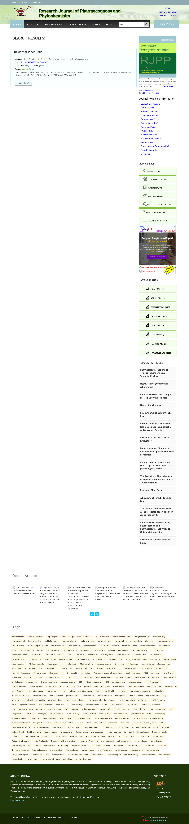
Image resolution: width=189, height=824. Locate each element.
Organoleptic (52, 637)
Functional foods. (58, 646)
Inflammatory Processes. (88, 741)
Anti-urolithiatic (86, 677)
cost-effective (164, 646)
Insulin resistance (19, 677)
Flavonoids (40, 700)
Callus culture (118, 686)
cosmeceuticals (66, 668)
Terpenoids (16, 700)
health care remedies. (121, 637)
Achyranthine (36, 754)
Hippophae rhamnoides (21, 673)
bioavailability (51, 668)
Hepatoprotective (32, 736)
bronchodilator (88, 695)
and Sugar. (42, 714)
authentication (54, 723)
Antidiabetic (16, 736)
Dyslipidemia (85, 650)
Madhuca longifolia (36, 664)
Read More (23, 83)
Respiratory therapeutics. (58, 700)
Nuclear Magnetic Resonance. (23, 705)
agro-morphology (71, 709)
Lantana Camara (34, 745)
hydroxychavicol (34, 641)
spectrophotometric (104, 677)
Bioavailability (72, 673)
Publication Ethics (149, 134)
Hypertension (99, 650)
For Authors (77, 24)
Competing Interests (150, 104)
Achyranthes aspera (20, 754)
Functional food (76, 736)
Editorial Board (54, 24)
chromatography (36, 686)
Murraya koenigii (67, 637)
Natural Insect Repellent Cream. (48, 709)
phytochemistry (159, 637)
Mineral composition (136, 686)
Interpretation (38, 723)
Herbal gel (123, 691)
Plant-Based (30, 714)
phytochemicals (171, 686)
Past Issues (33, 24)
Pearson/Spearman (122, 718)
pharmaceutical (146, 668)
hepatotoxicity (50, 659)
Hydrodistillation (136, 695)
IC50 (107, 682)
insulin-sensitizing (133, 673)
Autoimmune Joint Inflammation (151, 736)
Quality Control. (58, 727)
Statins (70, 655)
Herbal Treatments (40, 741)
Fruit (151, 709)
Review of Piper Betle (28, 52)
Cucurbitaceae (143, 732)
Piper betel (149, 641)
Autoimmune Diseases (21, 741)
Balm (149, 714)
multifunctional (18, 732)
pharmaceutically (91, 686)
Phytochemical (32, 759)
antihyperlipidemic (91, 727)
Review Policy (147, 142)
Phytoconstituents (159, 732)
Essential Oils (132, 705)
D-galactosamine (65, 659)
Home (16, 24)
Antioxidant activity (104, 664)
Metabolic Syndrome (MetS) (23, 650)
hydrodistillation (56, 695)
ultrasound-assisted (161, 727)
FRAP (162, 723)
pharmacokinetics (113, 668)
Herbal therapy (168, 673)
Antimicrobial (131, 745)
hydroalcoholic (71, 677)
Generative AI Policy (150, 123)
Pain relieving (160, 714)
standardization (169, 659)
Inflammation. (35, 718)
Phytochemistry (18, 646)
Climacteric (160, 709)
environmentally (92, 705)
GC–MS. (158, 686)
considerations (35, 659)
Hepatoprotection (55, 664)
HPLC (149, 686)
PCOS (146, 673)
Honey (80, 723)
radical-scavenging (122, 677)
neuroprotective (108, 727)
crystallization (139, 677)
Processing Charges (155, 213)
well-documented (88, 709)
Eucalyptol (29, 700)
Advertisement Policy (151, 150)
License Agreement (150, 115)
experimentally (155, 655)
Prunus (171, 709)
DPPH (81, 682)
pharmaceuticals (120, 641)
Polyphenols (17, 714)
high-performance (19, 686)
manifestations (114, 736)
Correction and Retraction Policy (156, 146)
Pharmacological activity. (95, 736)
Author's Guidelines (157, 180)
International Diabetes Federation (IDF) (27, 655)
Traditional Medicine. (20, 750)
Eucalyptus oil (120, 695)
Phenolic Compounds (108, 723)
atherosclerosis (90, 646)
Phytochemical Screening (81, 745)
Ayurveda (155, 673)
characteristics (129, 736)
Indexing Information (158, 221)
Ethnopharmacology (165, 641)
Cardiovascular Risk (139, 650)
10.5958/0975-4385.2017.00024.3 (34, 62)
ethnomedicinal (153, 750)
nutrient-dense (148, 664)
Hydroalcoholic (154, 677)
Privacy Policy (147, 130)
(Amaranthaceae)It (39, 750)
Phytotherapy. (133, 664)
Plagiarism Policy (148, 127)
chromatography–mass (55, 686)
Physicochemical (66, 718)
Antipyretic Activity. (83, 759)
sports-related (105, 714)
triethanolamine (53, 691)
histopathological (82, 659)
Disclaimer (145, 154)
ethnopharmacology (141, 637)
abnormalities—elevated (109, 646)
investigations (32, 682)
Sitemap (74, 818)
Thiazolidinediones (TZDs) (87, 655)
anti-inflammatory (51, 641)
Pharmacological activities (38, 646)
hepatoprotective (139, 655)
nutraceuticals (136, 641)
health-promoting (122, 709)
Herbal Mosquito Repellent (112, 705)
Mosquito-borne (45, 705)
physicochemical (18, 637)
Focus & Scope (147, 107)
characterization (39, 695)
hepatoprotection (116, 659)
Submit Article (166, 23)
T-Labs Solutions (158, 820)
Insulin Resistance (70, 650)
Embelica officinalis (84, 637)
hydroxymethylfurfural (103, 718)
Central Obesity (53, 650)
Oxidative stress (158, 700)
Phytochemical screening (156, 695)
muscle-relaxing (73, 714)
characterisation (105, 709)
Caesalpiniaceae (98, 754)
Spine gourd (129, 732)
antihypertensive (87, 641)
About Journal (19, 2)
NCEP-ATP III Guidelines (55, 655)
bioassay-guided (50, 732)
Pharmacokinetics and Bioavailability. (108, 673)
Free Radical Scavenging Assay (144, 723)
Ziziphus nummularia (49, 682)
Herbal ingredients (35, 637)
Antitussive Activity (102, 745)
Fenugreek (105, 686)
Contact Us (36, 2)
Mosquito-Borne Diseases (22, 709)
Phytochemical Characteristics (63, 741)
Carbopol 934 (159, 691)
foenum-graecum (135, 682)
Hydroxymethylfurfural (21, 727)
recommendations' (147, 646)
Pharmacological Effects (50, 759)
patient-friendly (137, 714)
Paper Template (154, 188)
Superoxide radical (94, 682)
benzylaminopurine (153, 682)
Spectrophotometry (41, 727)
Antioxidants (143, 700)
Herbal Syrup (63, 745)
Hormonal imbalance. (38, 677)
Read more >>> (170, 86)
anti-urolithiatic (55, 677)
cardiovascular (74, 646)
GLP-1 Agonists (107, 655)
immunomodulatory (69, 641)
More (95, 24)
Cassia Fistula (17, 759)
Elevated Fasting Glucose (118, 650)
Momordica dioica (114, 732)
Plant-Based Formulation (150, 705)
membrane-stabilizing (151, 659)
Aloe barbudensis (103, 637)
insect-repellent (62, 705)
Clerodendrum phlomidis (105, 691)
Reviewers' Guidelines (151, 138)
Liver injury (119, 664)
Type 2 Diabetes (157, 650)
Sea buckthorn (161, 668)
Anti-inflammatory (19, 718)
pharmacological (18, 641)
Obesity (40, 650)
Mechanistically (99, 659)
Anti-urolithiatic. (118, 682)
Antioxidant (85, 673)
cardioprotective (35, 668)
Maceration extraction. (21, 695)
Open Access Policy (150, 119)
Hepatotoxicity (71, 664)
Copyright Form (155, 196)
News (109, 24)
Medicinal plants (86, 664)
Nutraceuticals (61, 736)
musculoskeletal (89, 714)
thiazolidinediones (129, 646)
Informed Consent (149, 111)
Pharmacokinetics (56, 673)
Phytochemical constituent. (77, 754)
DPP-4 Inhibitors (123, 655)
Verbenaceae (49, 745)
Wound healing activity (54, 754)
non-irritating (77, 705)
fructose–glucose (83, 718)
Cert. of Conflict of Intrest (160, 204)
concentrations (69, 691)
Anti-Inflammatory (147, 745)
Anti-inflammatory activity (140, 691)
